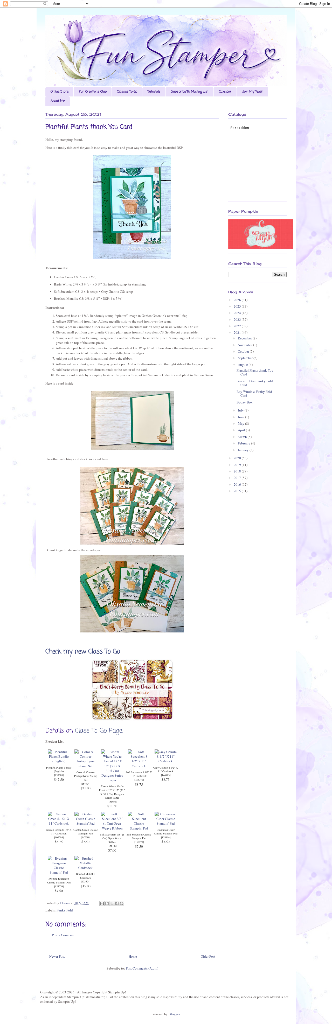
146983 (166, 775)
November (245, 345)
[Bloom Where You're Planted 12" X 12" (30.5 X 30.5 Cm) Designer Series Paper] (112, 780)
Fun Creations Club (93, 91)
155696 (112, 801)
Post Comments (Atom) (142, 968)
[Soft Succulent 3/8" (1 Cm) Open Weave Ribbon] (112, 828)
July (241, 410)
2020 (238, 458)
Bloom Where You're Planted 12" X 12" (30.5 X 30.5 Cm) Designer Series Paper (112, 791)
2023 (238, 319)
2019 (238, 464)
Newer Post (57, 956)
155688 (59, 775)
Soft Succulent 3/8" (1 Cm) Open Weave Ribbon (112, 838)
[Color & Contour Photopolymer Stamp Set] (85, 766)
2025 (238, 306)
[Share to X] (111, 903)
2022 (238, 326)
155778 (139, 842)
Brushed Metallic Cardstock (85, 876)
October (244, 351)
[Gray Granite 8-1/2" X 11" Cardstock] (166, 761)
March (243, 436)
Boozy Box (245, 402)
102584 (59, 837)
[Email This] (102, 903)
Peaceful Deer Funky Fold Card (255, 383)
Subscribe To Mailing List (190, 91)
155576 (59, 886)
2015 (238, 491)
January (244, 450)
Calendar (225, 91)
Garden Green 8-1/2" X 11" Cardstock (59, 831)
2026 (238, 299)
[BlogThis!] (106, 903)
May (241, 423)
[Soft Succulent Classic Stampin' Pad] (139, 828)
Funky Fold (65, 910)
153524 (85, 881)
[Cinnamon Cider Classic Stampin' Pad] (166, 823)
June (241, 417)
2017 (238, 477)
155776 (139, 780)
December (245, 338)
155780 (112, 845)
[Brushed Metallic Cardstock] (85, 867)
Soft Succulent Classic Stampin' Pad (139, 836)
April (242, 430)
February (244, 443)
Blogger (174, 1014)
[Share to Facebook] (116, 903)
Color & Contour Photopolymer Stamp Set (85, 776)
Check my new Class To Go (83, 652)
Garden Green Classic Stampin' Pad (85, 831)
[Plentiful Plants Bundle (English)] (59, 761)
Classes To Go (127, 91)
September (245, 358)
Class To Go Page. (99, 731)
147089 (85, 837)
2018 (238, 471)
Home (133, 956)
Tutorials (154, 91)
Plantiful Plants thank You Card (255, 372)
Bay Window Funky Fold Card (254, 393)
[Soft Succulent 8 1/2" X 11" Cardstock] (139, 766)
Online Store (59, 91)
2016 (238, 484)
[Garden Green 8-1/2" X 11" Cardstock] (59, 823)
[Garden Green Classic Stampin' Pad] (85, 823)
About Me (58, 101)
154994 (85, 783)
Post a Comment (63, 935)
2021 (238, 332)
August (243, 364)
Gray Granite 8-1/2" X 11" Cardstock (165, 769)
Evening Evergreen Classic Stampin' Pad (59, 880)
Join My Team (252, 91)
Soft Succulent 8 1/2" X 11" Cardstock (139, 774)
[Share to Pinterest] (121, 903)
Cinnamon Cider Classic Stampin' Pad (165, 831)
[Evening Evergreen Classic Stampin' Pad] (59, 872)
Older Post (208, 956)
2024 (238, 312)
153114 (166, 837)
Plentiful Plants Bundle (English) (59, 769)
